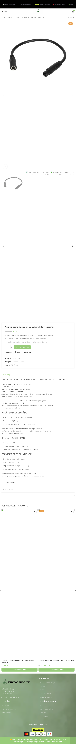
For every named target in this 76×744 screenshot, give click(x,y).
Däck (40, 705)
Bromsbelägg (43, 716)
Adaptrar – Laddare (37, 18)
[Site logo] (38, 11)
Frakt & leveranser (45, 697)
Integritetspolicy (45, 693)
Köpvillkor (42, 690)
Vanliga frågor (6, 705)
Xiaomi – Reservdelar (46, 709)
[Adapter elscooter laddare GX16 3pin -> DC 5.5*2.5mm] (56, 584)
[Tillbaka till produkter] (71, 17)
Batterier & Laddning (14, 18)
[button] (3, 96)
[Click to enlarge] (5, 166)
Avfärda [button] (73, 740)
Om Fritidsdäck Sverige (47, 683)
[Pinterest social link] (14, 365)
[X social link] (12, 365)
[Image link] (16, 681)
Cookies (42, 686)
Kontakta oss (6, 712)
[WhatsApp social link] (17, 365)
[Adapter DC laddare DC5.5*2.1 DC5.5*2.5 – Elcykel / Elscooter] (19, 584)
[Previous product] (68, 17)
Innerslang (42, 712)
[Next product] (73, 17)
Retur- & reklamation (8, 709)
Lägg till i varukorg (22, 347)
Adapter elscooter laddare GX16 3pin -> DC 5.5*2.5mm (56, 660)
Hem (3, 18)
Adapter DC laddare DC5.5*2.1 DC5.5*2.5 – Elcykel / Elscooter (18, 661)
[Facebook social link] (9, 365)
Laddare (26, 18)
